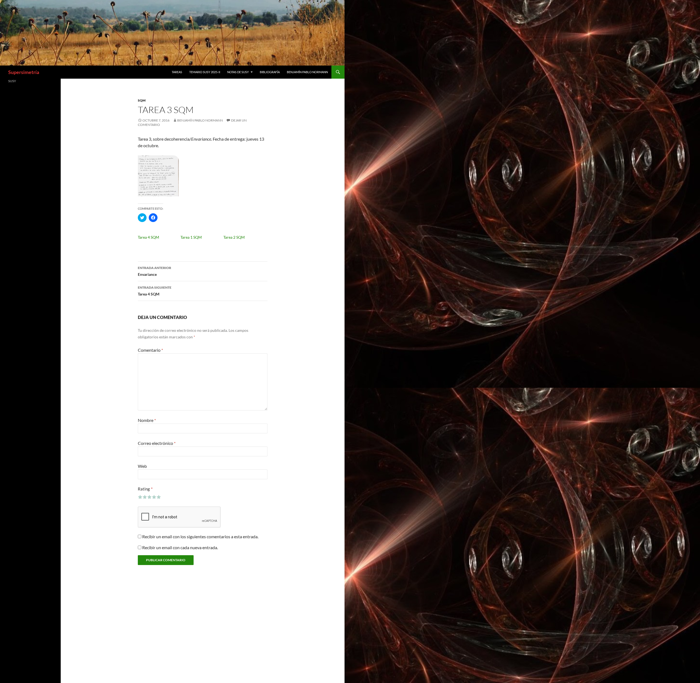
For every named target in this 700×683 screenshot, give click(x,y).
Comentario (150, 350)
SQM (141, 100)
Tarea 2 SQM (234, 237)
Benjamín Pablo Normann (307, 72)
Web (142, 466)
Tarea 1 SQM (191, 237)
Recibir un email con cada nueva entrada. (180, 547)
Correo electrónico (157, 443)
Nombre (147, 420)
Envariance (154, 271)
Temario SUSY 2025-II (204, 72)
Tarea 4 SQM (148, 237)
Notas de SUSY (238, 72)
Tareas (177, 72)
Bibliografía (270, 72)
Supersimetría (23, 72)
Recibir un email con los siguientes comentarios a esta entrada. (200, 536)
